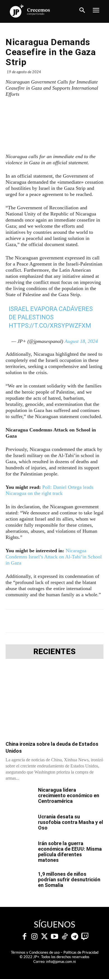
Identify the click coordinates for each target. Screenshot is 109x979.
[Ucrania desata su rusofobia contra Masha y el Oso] (20, 823)
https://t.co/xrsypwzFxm (50, 325)
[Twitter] (44, 936)
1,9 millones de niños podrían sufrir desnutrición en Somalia (69, 879)
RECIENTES (54, 652)
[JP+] (30, 11)
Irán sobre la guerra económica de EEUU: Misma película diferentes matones (70, 851)
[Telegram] (54, 621)
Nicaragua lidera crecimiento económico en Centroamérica (68, 795)
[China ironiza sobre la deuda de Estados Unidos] (54, 701)
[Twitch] (84, 936)
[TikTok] (64, 936)
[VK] (80, 621)
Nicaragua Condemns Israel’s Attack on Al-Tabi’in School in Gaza (54, 557)
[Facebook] (28, 621)
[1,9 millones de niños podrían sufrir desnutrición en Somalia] (20, 881)
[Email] (93, 621)
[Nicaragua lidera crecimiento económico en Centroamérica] (20, 797)
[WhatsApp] (67, 621)
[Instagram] (34, 936)
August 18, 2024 (81, 341)
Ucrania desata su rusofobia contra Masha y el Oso (70, 822)
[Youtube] (54, 936)
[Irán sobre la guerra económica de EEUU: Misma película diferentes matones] (20, 850)
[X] (41, 621)
